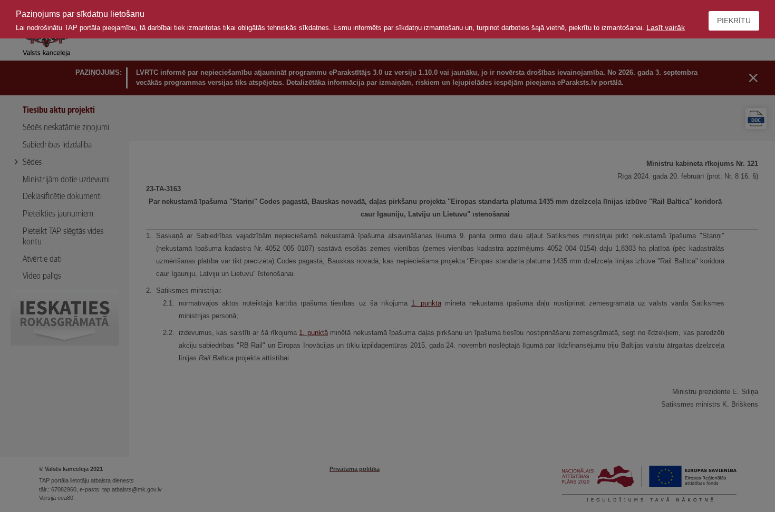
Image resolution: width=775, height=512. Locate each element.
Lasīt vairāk (665, 27)
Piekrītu (734, 20)
